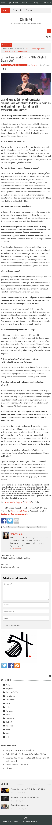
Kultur (8, 703)
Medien (8, 707)
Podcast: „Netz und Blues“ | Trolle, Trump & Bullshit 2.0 (29, 789)
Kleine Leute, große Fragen (10, 567)
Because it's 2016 (16, 48)
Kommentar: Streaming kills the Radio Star (25, 797)
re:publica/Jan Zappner (14, 502)
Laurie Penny (41, 527)
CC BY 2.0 (27, 502)
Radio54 (9, 722)
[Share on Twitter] (10, 521)
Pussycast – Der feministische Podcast (20, 750)
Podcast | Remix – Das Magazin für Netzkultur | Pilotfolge (26, 754)
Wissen (8, 733)
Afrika (8, 685)
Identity (35, 2)
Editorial (9, 768)
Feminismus (22, 65)
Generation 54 (11, 700)
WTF (7, 737)
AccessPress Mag (31, 821)
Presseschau (10, 718)
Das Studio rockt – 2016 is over (17, 764)
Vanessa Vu (33, 65)
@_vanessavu (17, 548)
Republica (9, 726)
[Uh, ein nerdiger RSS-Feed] (17, 665)
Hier (2, 507)
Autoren (24, 2)
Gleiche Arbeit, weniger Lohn (20, 805)
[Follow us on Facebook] (11, 665)
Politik (8, 714)
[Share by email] (16, 521)
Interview (21, 527)
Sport (8, 729)
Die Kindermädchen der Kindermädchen (15, 558)
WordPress (14, 821)
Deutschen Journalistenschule (14, 514)
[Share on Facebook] (4, 521)
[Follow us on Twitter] (4, 665)
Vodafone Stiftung (19, 510)
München (9, 711)
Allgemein (9, 688)
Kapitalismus (31, 527)
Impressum (47, 2)
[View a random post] (47, 37)
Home (5, 48)
